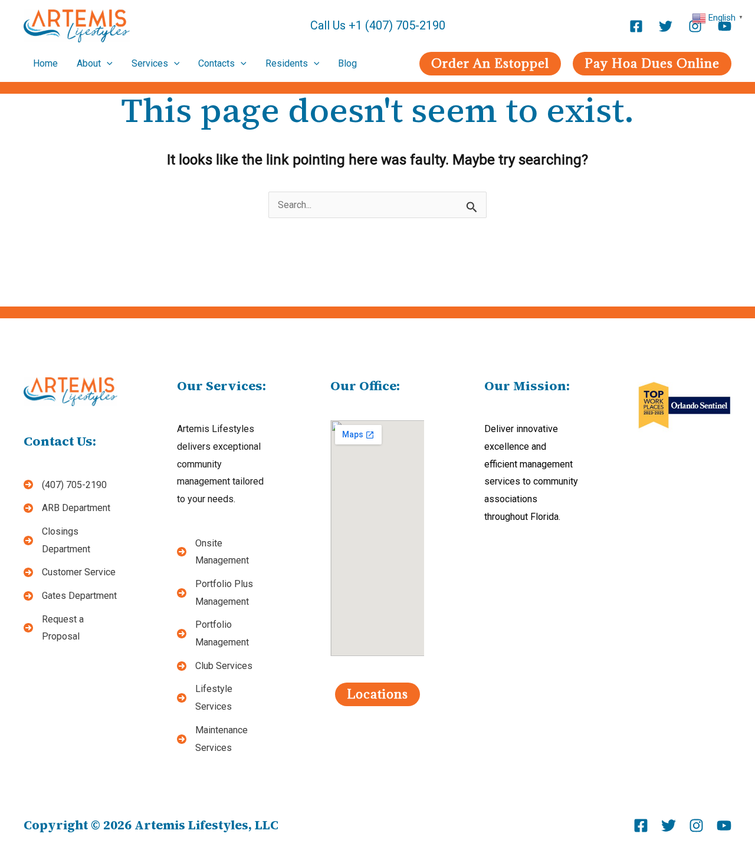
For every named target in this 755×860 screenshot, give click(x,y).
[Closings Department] (70, 540)
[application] (107, 64)
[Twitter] (665, 26)
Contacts (216, 63)
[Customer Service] (70, 572)
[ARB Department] (67, 508)
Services (150, 63)
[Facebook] (636, 26)
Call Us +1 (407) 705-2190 (377, 25)
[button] (490, 63)
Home (45, 63)
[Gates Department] (70, 596)
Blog (347, 63)
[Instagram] (695, 26)
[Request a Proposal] (70, 628)
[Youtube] (724, 26)
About (89, 63)
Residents (286, 63)
